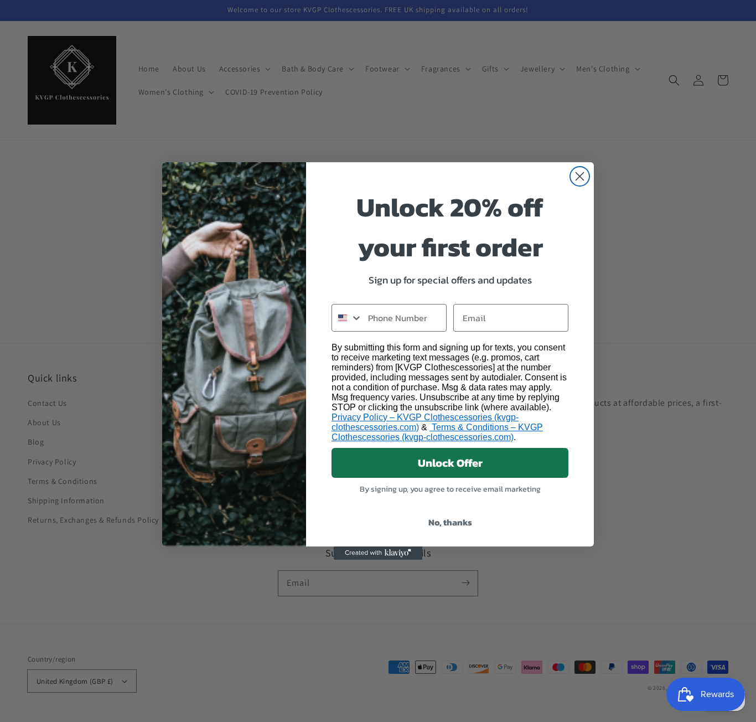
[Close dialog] (579, 176)
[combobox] (347, 318)
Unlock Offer (450, 463)
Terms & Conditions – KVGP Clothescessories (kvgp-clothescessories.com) (437, 432)
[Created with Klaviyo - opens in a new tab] (378, 553)
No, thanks (450, 522)
